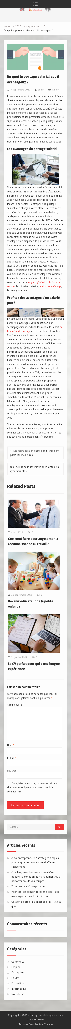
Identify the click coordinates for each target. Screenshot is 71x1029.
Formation (17, 983)
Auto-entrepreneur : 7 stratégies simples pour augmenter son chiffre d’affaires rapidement (35, 862)
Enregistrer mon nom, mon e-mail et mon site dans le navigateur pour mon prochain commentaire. (32, 787)
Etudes (15, 978)
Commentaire (15, 704)
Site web (12, 770)
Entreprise (17, 972)
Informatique (19, 988)
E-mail (11, 757)
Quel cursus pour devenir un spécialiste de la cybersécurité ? (34, 469)
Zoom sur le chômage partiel (28, 886)
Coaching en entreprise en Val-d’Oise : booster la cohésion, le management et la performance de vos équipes (35, 876)
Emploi (55, 89)
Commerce (17, 961)
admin (41, 89)
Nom (10, 745)
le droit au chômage (50, 286)
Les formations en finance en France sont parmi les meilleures (34, 452)
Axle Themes (46, 1024)
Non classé (17, 994)
